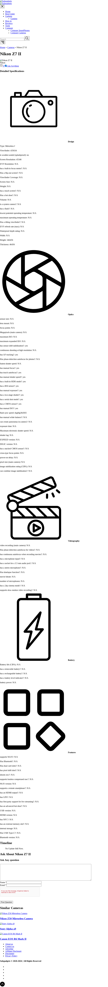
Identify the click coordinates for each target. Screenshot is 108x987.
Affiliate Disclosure (13, 951)
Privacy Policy (11, 956)
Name (2, 882)
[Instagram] (6, 972)
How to (8, 21)
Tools (7, 26)
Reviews (9, 23)
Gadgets (8, 16)
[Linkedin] (6, 967)
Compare (9, 28)
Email (2, 885)
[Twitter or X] (6, 978)
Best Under (10, 14)
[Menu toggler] (2, 42)
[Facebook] (6, 975)
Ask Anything (13, 66)
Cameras (10, 47)
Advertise (9, 949)
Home (7, 11)
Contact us (9, 946)
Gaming (14, 18)
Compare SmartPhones (20, 30)
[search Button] (27, 38)
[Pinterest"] (6, 969)
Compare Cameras (18, 33)
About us (9, 944)
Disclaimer (9, 953)
